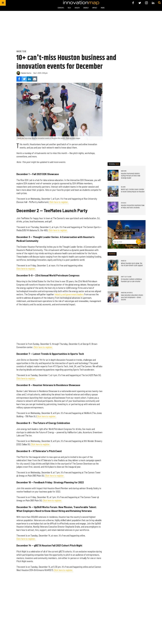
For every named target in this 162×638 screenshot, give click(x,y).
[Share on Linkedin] (29, 79)
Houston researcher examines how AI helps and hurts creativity (132, 206)
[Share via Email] (34, 79)
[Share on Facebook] (19, 79)
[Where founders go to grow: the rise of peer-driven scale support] (113, 265)
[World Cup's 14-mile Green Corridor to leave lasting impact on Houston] (113, 191)
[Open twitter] (140, 3)
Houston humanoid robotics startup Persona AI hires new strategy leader (130, 175)
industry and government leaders (69, 294)
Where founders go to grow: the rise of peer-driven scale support (132, 264)
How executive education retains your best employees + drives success (132, 297)
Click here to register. (58, 202)
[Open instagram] (146, 3)
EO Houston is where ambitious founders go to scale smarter (131, 280)
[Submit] (159, 3)
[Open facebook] (133, 3)
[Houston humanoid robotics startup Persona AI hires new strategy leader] (113, 175)
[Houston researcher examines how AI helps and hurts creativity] (113, 207)
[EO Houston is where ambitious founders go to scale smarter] (113, 281)
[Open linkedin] (153, 3)
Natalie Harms (26, 73)
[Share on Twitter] (24, 79)
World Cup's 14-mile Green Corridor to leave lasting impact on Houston (133, 190)
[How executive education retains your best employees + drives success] (113, 296)
